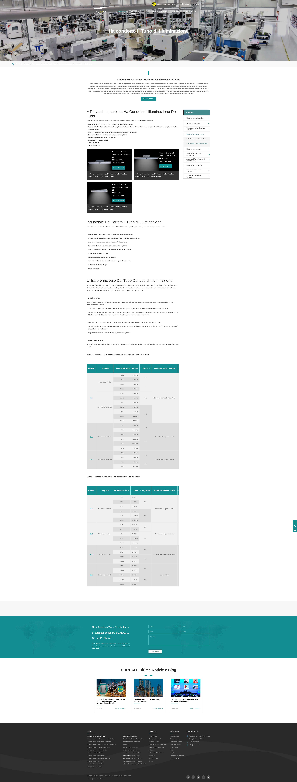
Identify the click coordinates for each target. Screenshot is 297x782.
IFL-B (91, 534)
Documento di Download (177, 755)
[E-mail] (295, 522)
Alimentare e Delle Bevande (156, 747)
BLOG (159, 4)
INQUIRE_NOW (148, 99)
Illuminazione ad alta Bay (195, 118)
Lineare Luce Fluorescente (130, 747)
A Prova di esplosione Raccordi (193, 176)
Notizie (172, 750)
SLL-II (91, 460)
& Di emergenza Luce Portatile (131, 750)
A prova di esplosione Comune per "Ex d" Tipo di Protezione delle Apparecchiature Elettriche (111, 701)
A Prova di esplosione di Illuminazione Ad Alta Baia (101, 739)
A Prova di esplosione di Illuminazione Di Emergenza (101, 744)
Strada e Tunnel (153, 758)
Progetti (172, 752)
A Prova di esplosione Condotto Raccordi (134, 764)
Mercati (154, 11)
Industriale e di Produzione (156, 752)
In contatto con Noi (192, 731)
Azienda (175, 11)
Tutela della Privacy (99, 779)
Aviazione (151, 750)
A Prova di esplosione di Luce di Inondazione (99, 741)
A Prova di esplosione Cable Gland (133, 758)
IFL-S (91, 575)
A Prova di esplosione (134, 12)
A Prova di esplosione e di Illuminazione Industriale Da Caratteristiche (41, 64)
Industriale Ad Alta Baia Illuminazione (133, 739)
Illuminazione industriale (194, 165)
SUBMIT (155, 651)
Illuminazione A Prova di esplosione (194, 154)
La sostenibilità (174, 747)
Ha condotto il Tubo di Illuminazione (82, 64)
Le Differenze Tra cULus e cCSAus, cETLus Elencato (147, 700)
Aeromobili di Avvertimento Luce (132, 752)
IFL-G (91, 554)
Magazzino (152, 755)
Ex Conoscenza (174, 758)
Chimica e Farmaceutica (155, 739)
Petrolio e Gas (153, 736)
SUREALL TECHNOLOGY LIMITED (108, 776)
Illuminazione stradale (193, 149)
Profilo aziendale (174, 736)
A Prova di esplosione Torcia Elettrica (97, 750)
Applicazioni (152, 731)
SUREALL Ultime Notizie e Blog (148, 670)
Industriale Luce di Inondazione (131, 741)
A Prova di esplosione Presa (94, 766)
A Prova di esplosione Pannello (95, 761)
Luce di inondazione (193, 123)
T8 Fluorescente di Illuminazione (197, 139)
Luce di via (126, 744)
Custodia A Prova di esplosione (95, 764)
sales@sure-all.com (173, 4)
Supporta (164, 11)
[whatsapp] (295, 530)
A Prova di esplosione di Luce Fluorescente (98, 747)
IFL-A (91, 509)
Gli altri (151, 761)
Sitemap (89, 779)
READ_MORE (120, 708)
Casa (17, 64)
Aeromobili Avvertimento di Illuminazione (195, 160)
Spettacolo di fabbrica (176, 741)
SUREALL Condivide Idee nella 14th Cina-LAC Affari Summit (184, 700)
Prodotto (122, 11)
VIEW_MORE (118, 167)
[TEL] (295, 526)
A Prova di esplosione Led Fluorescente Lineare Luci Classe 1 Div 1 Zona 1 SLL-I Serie (107, 175)
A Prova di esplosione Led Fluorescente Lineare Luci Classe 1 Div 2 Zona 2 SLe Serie (107, 208)
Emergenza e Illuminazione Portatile (195, 129)
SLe (91, 398)
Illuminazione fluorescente (65, 64)
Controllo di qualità (175, 744)
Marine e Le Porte (154, 741)
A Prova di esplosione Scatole (193, 170)
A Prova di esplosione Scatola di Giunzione (98, 758)
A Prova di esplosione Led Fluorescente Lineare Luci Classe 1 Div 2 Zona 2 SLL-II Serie (154, 175)
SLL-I (91, 437)
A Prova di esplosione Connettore (132, 761)
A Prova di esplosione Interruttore (96, 755)
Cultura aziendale (175, 739)
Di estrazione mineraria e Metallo (158, 744)
